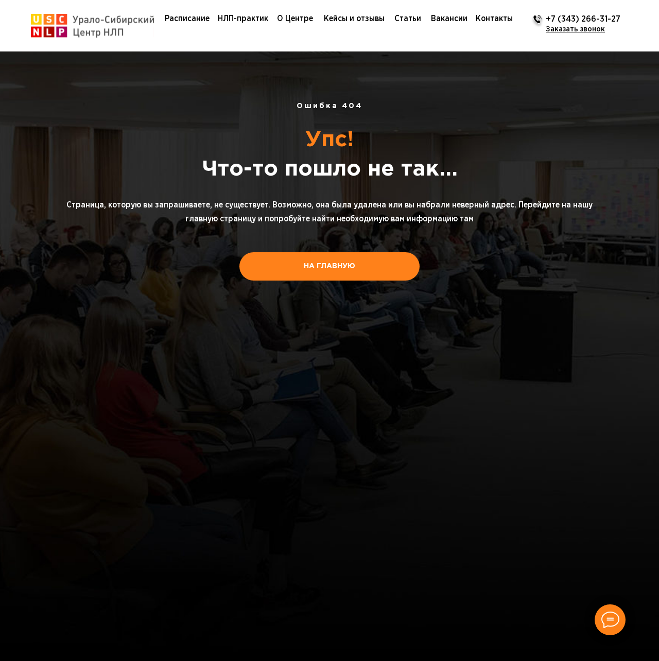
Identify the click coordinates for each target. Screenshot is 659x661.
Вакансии (449, 18)
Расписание (187, 18)
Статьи (407, 18)
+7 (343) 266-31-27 (583, 19)
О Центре (295, 18)
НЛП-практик (243, 18)
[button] (575, 29)
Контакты (494, 18)
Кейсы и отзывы (354, 18)
